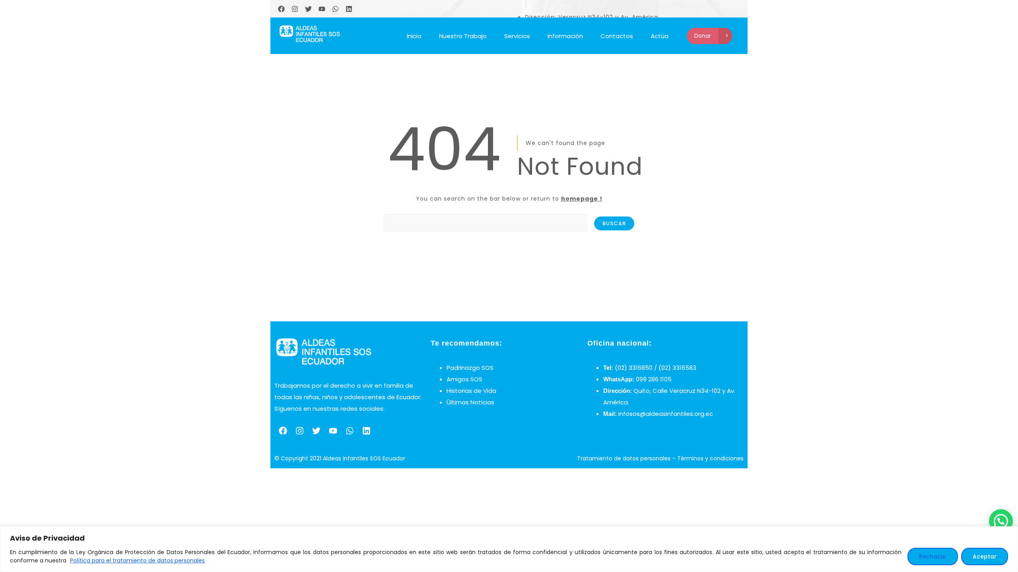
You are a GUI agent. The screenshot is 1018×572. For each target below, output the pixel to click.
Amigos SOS (464, 379)
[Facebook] (281, 8)
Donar (702, 36)
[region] (509, 549)
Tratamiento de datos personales (623, 458)
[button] (1001, 521)
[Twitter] (308, 8)
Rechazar (932, 556)
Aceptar (985, 556)
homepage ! (581, 199)
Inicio (414, 36)
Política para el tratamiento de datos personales (137, 560)
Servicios (517, 36)
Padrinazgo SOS (470, 367)
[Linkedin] (349, 8)
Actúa (659, 36)
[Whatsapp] (335, 8)
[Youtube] (321, 8)
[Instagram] (294, 8)
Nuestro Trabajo (463, 36)
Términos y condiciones (710, 458)
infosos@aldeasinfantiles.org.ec (665, 414)
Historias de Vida (471, 390)
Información (565, 36)
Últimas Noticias (470, 402)
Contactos (616, 36)
